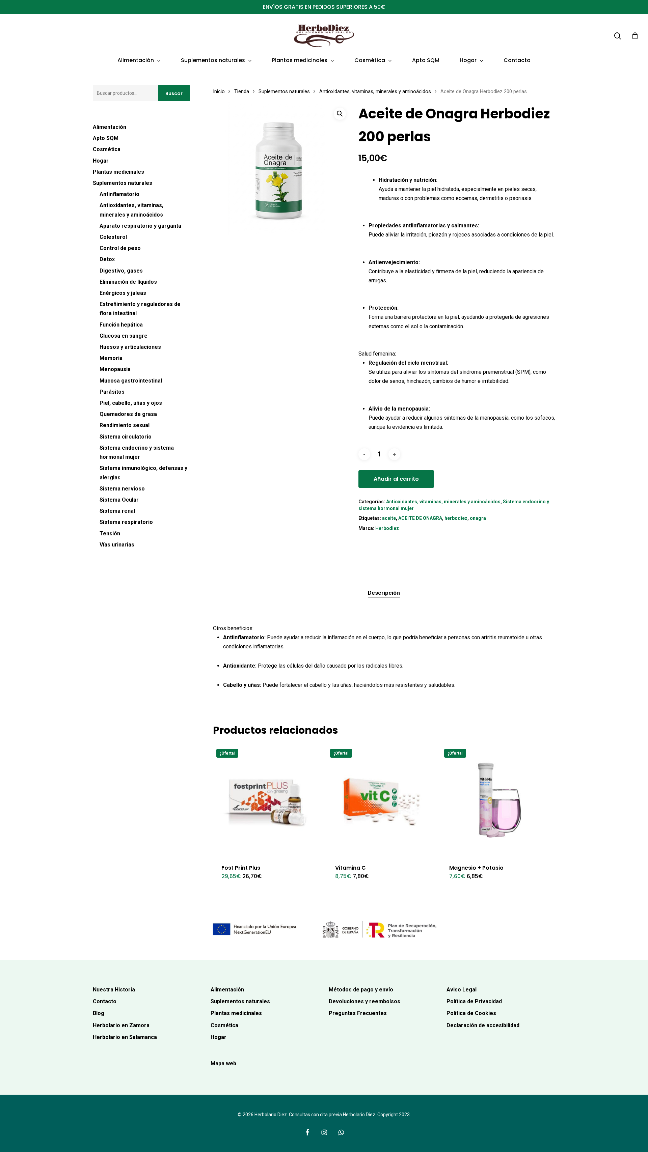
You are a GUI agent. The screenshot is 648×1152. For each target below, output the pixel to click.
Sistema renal (117, 511)
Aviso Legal (462, 989)
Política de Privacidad (474, 1001)
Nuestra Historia (114, 989)
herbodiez (455, 518)
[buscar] (618, 35)
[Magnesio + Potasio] (495, 800)
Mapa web (223, 1063)
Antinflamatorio (119, 194)
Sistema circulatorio (126, 436)
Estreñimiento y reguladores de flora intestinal (140, 308)
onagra (478, 518)
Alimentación (109, 127)
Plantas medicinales (118, 172)
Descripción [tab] (384, 592)
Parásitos (112, 392)
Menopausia (115, 369)
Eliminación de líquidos (128, 282)
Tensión (110, 533)
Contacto (104, 1001)
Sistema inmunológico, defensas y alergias (143, 472)
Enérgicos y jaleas (123, 293)
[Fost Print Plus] (268, 800)
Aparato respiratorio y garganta (140, 226)
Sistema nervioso (122, 488)
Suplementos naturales (122, 183)
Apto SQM (105, 138)
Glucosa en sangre (123, 336)
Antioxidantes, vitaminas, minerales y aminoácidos (131, 210)
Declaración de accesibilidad (483, 1025)
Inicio (219, 91)
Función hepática (121, 324)
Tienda (241, 91)
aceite (389, 518)
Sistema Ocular (119, 500)
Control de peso (120, 248)
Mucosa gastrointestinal (131, 380)
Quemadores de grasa (128, 414)
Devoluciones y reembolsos (364, 1001)
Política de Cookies (471, 1013)
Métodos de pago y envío (361, 989)
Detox (107, 259)
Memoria (111, 358)
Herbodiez (387, 528)
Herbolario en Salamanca (125, 1037)
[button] (340, 114)
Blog (98, 1013)
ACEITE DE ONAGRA (420, 518)
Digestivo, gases (121, 271)
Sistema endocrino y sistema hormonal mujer (137, 452)
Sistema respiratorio (126, 522)
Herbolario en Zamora (121, 1025)
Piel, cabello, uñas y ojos (131, 403)
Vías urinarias (117, 544)
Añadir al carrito (396, 479)
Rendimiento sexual (125, 425)
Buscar (174, 93)
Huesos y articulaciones (130, 347)
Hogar (101, 161)
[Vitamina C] (381, 800)
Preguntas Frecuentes (358, 1013)
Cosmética (106, 149)
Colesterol (113, 237)
